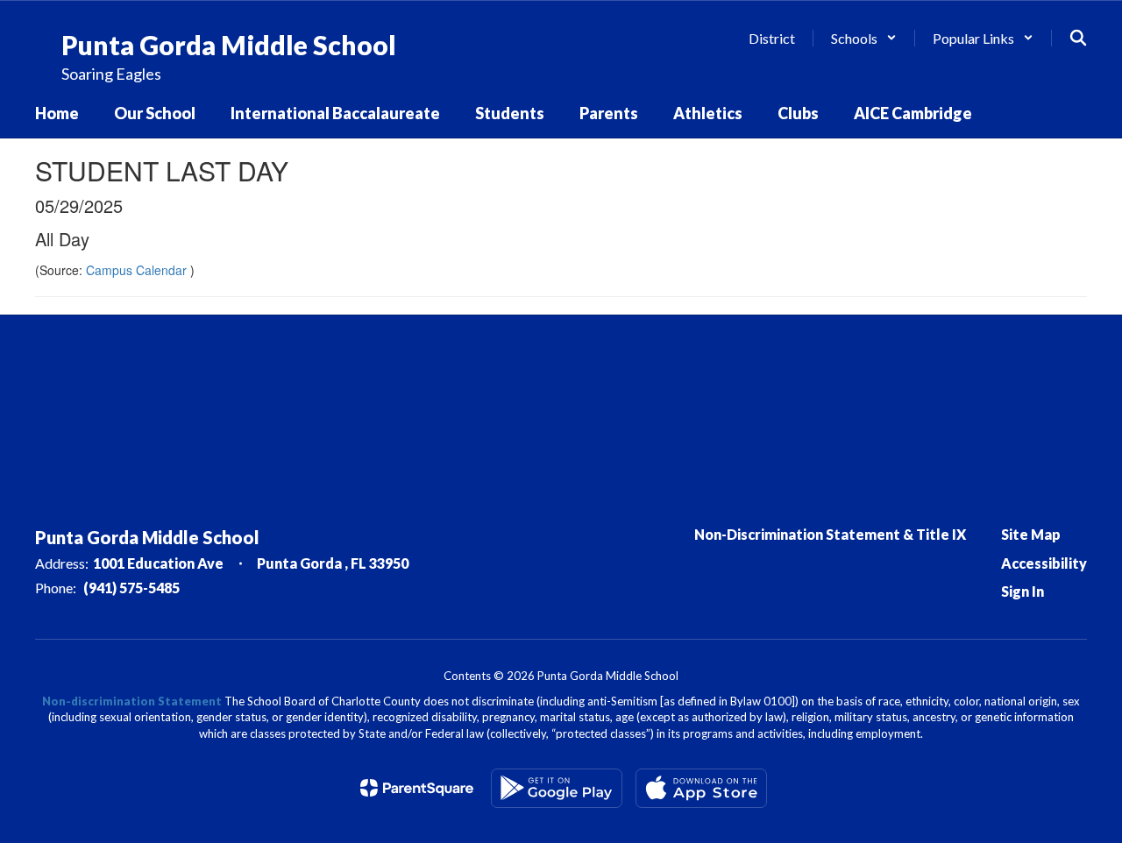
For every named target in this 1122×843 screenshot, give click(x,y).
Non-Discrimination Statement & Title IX (830, 534)
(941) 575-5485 (131, 587)
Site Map (1031, 534)
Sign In (1022, 591)
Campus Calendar (138, 270)
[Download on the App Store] (701, 788)
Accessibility (1044, 563)
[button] (864, 38)
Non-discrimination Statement (132, 701)
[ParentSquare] (417, 788)
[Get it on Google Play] (556, 788)
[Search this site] (1078, 37)
